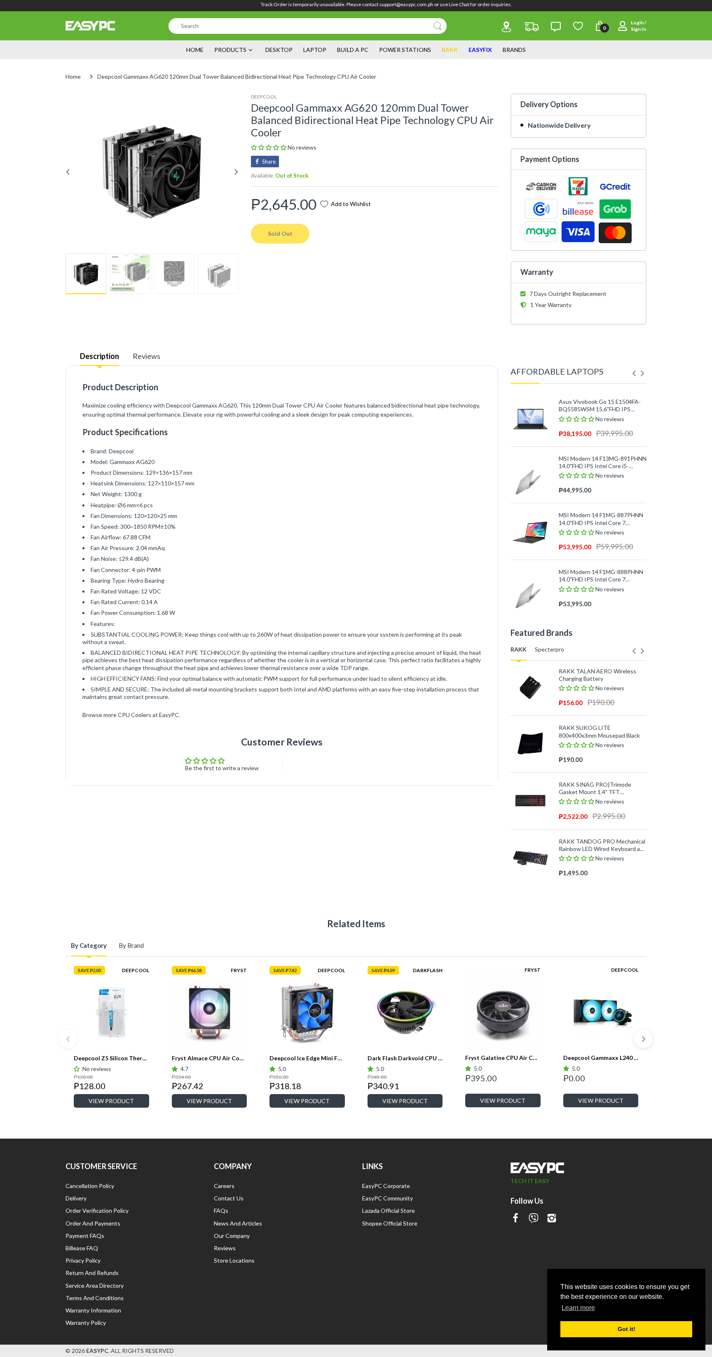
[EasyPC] (90, 25)
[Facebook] (515, 1218)
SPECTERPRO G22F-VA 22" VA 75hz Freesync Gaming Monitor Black (599, 884)
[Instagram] (552, 1218)
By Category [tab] (89, 945)
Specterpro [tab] (549, 649)
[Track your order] (532, 27)
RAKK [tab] (519, 649)
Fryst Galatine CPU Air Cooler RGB (503, 1057)
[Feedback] (556, 27)
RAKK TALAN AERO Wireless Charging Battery (597, 675)
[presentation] (634, 373)
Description (99, 356)
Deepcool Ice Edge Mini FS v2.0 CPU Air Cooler (307, 1058)
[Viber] (534, 1218)
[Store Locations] (506, 27)
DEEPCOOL (264, 97)
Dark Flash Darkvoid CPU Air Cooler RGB (405, 1058)
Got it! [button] (626, 1329)
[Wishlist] (578, 25)
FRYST (239, 970)
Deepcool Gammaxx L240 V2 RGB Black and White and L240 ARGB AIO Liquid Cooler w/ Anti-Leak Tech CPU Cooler (601, 1057)
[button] (269, 147)
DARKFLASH (428, 970)
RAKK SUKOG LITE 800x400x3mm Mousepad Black (599, 731)
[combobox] (308, 26)
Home (73, 76)
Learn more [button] (578, 1307)
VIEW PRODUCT (111, 1100)
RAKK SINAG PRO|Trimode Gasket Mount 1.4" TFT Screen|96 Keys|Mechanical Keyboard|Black (595, 788)
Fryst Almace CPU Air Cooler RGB (209, 1058)
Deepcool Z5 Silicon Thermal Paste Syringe (111, 1058)
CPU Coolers (134, 714)
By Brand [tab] (131, 945)
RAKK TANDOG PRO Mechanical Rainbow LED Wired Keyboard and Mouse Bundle (602, 845)
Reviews (146, 356)
